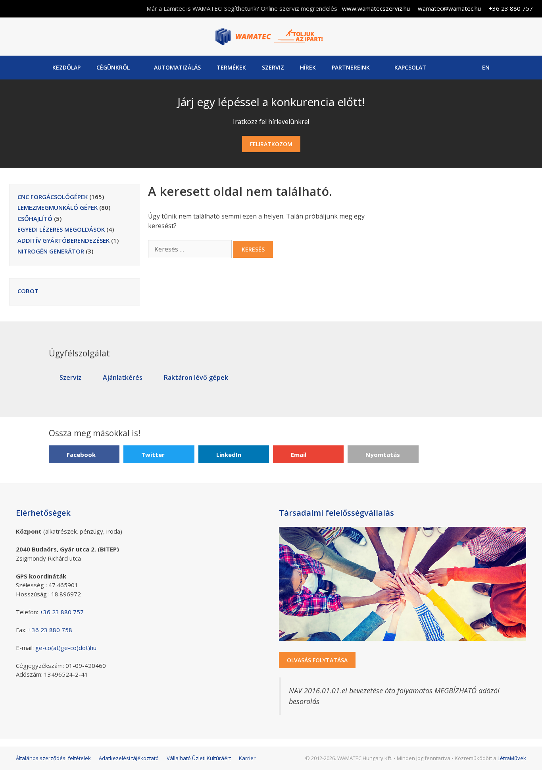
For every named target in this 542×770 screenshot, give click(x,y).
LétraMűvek (512, 758)
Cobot (27, 291)
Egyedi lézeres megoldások (61, 229)
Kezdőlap (66, 67)
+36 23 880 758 (50, 630)
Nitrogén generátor (50, 251)
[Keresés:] (190, 249)
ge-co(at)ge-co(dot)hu (65, 648)
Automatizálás (177, 67)
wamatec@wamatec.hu (449, 8)
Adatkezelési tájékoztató (129, 758)
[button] (84, 454)
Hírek (308, 67)
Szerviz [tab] (70, 377)
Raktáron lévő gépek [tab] (196, 377)
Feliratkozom (271, 144)
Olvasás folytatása (317, 660)
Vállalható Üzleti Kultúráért (199, 758)
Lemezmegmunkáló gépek (57, 207)
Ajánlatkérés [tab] (122, 377)
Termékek (231, 67)
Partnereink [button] (351, 67)
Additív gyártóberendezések (63, 240)
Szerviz (273, 67)
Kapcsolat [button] (410, 67)
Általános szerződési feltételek (53, 758)
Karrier (247, 758)
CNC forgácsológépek (52, 197)
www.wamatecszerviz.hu (376, 8)
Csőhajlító (34, 218)
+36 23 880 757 (511, 8)
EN (486, 67)
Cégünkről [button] (113, 67)
